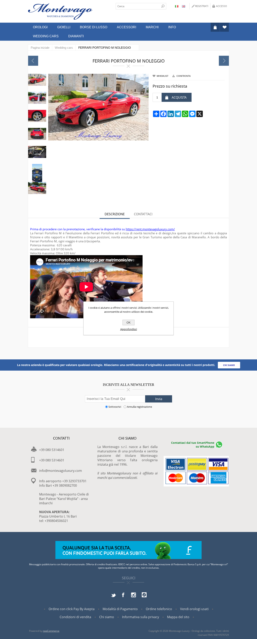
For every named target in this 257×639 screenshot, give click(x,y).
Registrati (201, 6)
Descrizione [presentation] (115, 214)
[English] (183, 6)
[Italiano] (176, 6)
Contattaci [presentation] (143, 214)
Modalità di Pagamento (120, 609)
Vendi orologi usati (194, 609)
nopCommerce (51, 631)
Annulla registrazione (139, 406)
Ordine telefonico (159, 609)
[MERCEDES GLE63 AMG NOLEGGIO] (224, 61)
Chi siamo (106, 617)
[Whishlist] (224, 27)
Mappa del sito (178, 617)
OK (128, 322)
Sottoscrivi (114, 406)
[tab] (115, 214)
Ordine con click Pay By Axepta (72, 609)
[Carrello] (215, 27)
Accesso (221, 6)
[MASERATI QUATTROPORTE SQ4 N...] (33, 61)
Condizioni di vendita (75, 617)
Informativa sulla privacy (140, 617)
